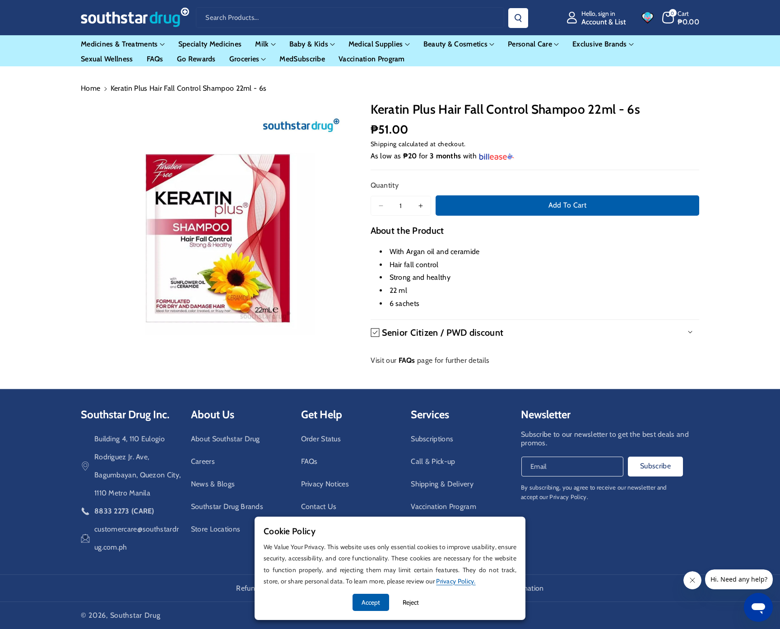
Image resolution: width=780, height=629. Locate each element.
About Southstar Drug (225, 439)
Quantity (385, 185)
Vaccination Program (443, 506)
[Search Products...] (518, 18)
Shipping (384, 144)
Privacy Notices (325, 484)
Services (430, 414)
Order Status (321, 439)
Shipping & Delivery (442, 484)
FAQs (309, 461)
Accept (371, 602)
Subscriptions (432, 439)
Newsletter (546, 414)
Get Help (321, 414)
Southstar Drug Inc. (125, 414)
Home (90, 88)
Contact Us (319, 506)
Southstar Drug (135, 615)
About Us (212, 414)
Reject (411, 602)
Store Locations (216, 529)
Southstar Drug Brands (227, 506)
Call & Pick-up (433, 461)
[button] (681, 18)
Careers (203, 461)
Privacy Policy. (568, 496)
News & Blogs (213, 484)
